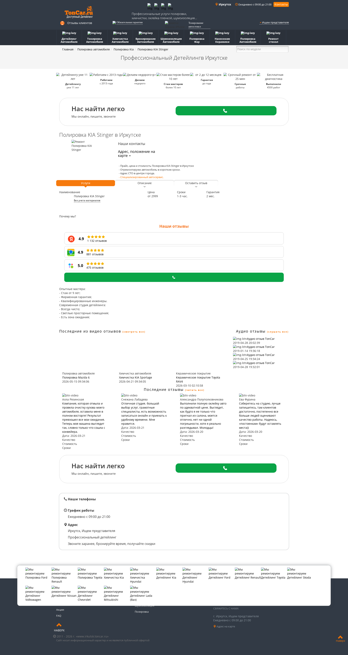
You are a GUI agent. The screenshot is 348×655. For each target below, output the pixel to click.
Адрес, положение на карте (136, 153)
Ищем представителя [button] (275, 22)
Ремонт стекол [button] (273, 40)
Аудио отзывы (251, 331)
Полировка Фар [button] (196, 40)
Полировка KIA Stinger (153, 49)
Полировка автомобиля (93, 49)
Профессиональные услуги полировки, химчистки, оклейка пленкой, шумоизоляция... (164, 16)
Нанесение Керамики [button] (222, 40)
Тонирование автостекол (195, 24)
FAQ (58, 615)
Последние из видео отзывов (90, 331)
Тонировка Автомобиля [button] (94, 40)
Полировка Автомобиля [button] (247, 40)
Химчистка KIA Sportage (135, 377)
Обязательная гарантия (130, 22)
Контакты (281, 4)
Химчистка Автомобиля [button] (120, 40)
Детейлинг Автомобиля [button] (69, 40)
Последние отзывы (164, 389)
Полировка (142, 611)
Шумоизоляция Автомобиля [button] (171, 40)
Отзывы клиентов (79, 23)
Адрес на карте (225, 626)
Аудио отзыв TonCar (261, 339)
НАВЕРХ (59, 630)
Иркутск (224, 4)
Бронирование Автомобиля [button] (146, 40)
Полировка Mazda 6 (76, 377)
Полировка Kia (124, 49)
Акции (60, 609)
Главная (68, 49)
